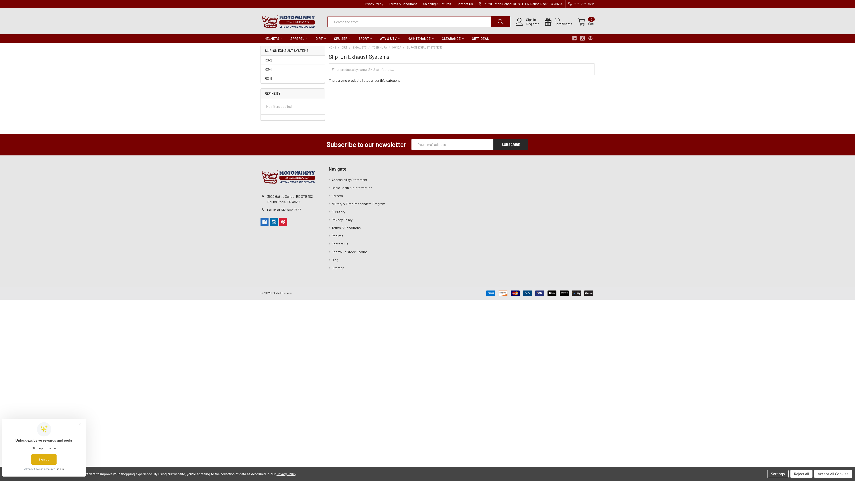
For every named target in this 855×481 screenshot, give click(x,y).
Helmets (272, 39)
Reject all (801, 473)
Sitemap (338, 268)
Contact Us (465, 4)
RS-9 (268, 78)
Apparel (297, 39)
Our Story (338, 212)
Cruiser (340, 39)
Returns (337, 236)
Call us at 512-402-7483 (284, 210)
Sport (363, 39)
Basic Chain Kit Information (352, 187)
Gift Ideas (480, 39)
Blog (335, 260)
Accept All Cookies (833, 473)
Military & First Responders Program (358, 204)
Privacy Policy (373, 4)
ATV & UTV (388, 39)
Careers (337, 196)
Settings (778, 473)
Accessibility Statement (349, 179)
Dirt (319, 39)
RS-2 (268, 60)
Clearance (451, 39)
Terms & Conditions (403, 4)
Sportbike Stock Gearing (350, 252)
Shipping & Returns (437, 4)
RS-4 (268, 69)
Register (532, 24)
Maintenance (419, 39)
